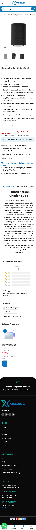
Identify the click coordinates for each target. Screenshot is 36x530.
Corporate (5, 445)
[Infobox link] (18, 386)
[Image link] (13, 404)
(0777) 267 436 (7, 507)
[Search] (32, 8)
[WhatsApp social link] (12, 158)
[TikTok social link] (13, 414)
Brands (4, 434)
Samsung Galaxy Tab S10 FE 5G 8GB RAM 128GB (9, 345)
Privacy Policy (7, 469)
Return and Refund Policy (11, 473)
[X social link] (9, 158)
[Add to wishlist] (14, 331)
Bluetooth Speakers (15, 15)
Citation (8, 154)
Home (4, 427)
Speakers (11, 151)
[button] (3, 35)
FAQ (3, 462)
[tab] (8, 186)
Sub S (28, 154)
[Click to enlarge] (5, 48)
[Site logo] (18, 3)
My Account (6, 438)
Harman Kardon (29, 15)
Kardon (21, 154)
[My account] (34, 3)
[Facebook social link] (7, 158)
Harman (15, 154)
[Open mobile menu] (2, 3)
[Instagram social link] (6, 414)
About (4, 458)
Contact (5, 442)
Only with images (11, 308)
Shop (4, 431)
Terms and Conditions (10, 465)
